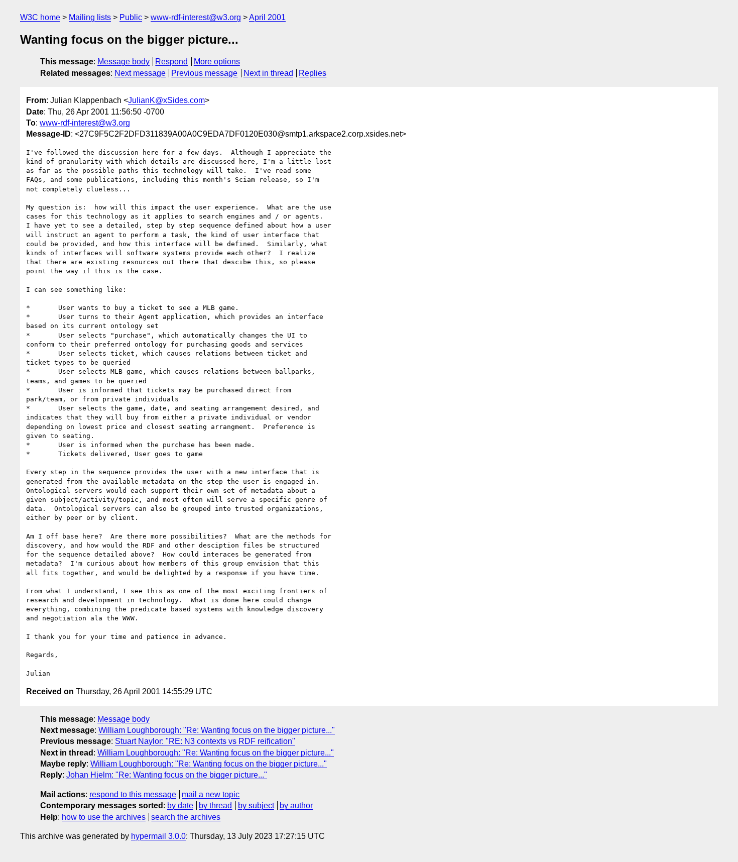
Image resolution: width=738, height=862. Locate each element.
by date (180, 805)
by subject (256, 805)
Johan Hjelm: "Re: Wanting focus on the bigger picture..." (166, 775)
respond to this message (132, 794)
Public (130, 17)
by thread (215, 805)
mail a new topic (210, 794)
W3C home (40, 17)
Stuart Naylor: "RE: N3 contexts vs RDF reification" (205, 741)
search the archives (185, 817)
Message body (123, 61)
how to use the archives (104, 817)
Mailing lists (90, 17)
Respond (171, 61)
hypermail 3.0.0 (158, 836)
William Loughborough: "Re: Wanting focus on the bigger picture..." (216, 730)
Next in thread (268, 73)
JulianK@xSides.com (166, 100)
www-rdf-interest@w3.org (196, 17)
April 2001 (267, 17)
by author (296, 805)
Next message (140, 73)
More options (217, 61)
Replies (312, 73)
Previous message (204, 73)
